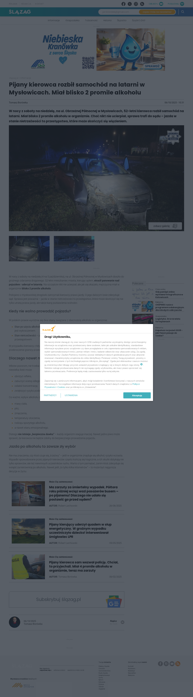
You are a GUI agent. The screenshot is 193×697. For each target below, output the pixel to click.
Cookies (61, 387)
